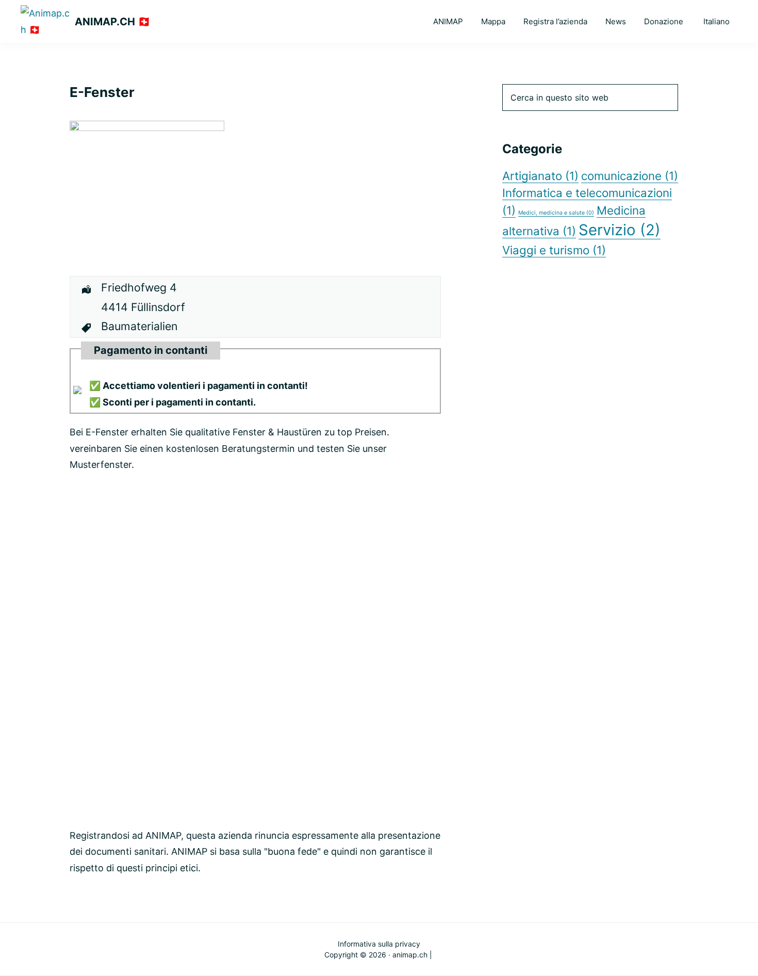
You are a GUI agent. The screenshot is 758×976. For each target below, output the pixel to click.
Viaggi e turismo (554, 250)
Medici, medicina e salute (556, 212)
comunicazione (629, 176)
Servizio (620, 230)
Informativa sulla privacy (379, 943)
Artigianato (540, 176)
